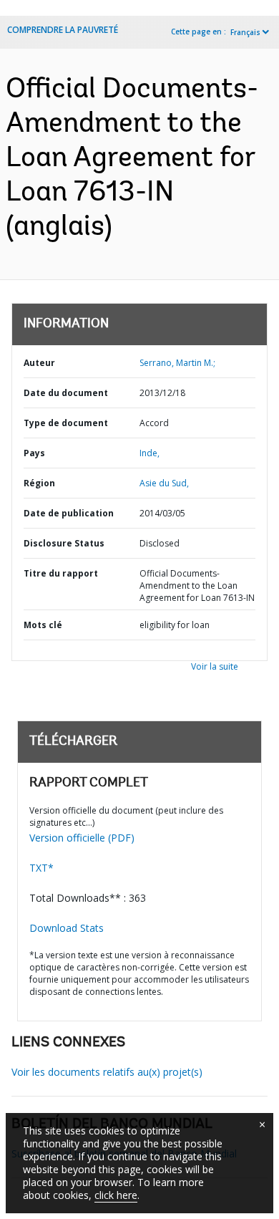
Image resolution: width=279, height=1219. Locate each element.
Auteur (39, 363)
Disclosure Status (64, 543)
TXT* (41, 867)
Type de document (66, 423)
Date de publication (69, 513)
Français (245, 32)
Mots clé (43, 625)
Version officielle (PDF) (81, 837)
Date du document (66, 393)
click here (115, 1195)
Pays (34, 453)
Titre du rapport (61, 573)
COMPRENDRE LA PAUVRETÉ (62, 30)
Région (39, 483)
